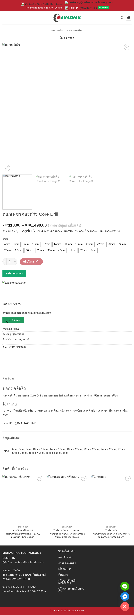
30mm (15, 452)
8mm (28, 449)
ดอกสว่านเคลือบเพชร (22, 530)
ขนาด (5, 239)
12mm (44, 449)
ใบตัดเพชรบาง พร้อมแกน (66, 530)
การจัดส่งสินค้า (67, 563)
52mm (57, 452)
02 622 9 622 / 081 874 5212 (44, 3)
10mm (36, 449)
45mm (49, 452)
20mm (78, 449)
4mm (14, 449)
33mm (23, 452)
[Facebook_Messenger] (124, 596)
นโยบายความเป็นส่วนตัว (71, 590)
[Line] (124, 586)
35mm (32, 452)
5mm (65, 452)
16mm (61, 449)
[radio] (7, 244)
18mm (70, 449)
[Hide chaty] (124, 606)
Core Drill (17, 339)
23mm (95, 449)
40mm (40, 452)
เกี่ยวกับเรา (64, 569)
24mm (104, 449)
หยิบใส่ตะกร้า (31, 261)
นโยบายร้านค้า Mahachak (67, 582)
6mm (21, 449)
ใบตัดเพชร (111, 530)
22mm (87, 449)
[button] (4, 18)
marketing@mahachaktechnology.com (91, 2)
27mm (121, 449)
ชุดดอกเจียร (75, 30)
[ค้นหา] (122, 18)
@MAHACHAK (88, 8)
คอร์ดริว (26, 339)
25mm (112, 449)
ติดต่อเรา (63, 574)
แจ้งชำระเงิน (65, 557)
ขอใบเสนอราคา (14, 273)
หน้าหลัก (57, 30)
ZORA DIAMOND (17, 347)
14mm (53, 449)
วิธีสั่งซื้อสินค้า (66, 551)
